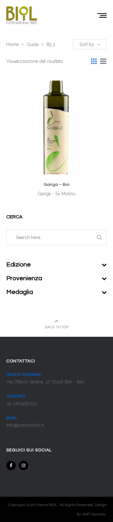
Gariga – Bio (56, 184)
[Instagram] (23, 465)
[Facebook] (11, 465)
